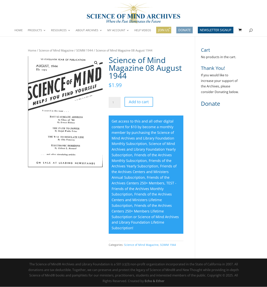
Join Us (163, 30)
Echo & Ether (154, 281)
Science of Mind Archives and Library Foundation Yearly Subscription (144, 149)
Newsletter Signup (215, 30)
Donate (184, 30)
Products (35, 30)
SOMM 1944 (84, 50)
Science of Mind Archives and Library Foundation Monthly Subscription (143, 138)
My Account (116, 30)
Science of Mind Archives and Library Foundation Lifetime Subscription (145, 222)
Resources (59, 30)
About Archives (87, 30)
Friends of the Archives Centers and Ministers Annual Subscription (144, 172)
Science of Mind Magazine (56, 50)
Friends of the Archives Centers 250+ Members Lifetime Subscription (142, 211)
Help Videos (142, 30)
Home (18, 30)
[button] (95, 62)
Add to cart (139, 101)
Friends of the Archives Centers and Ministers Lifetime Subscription (142, 200)
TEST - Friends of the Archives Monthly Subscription (144, 189)
